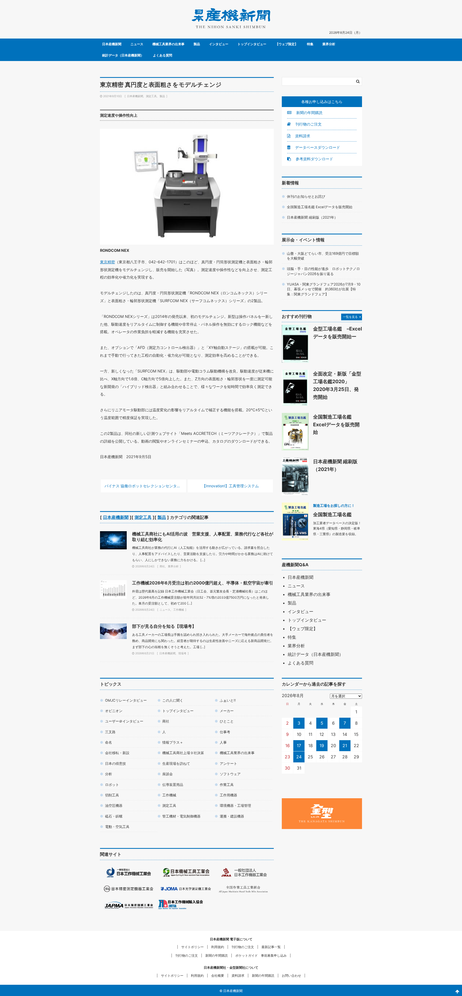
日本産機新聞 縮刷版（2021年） (312, 217)
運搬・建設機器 (232, 816)
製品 (197, 44)
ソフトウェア (230, 774)
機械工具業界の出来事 (168, 44)
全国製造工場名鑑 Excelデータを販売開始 (319, 207)
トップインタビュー (251, 44)
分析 (108, 774)
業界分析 (328, 44)
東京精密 (107, 262)
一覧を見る (350, 317)
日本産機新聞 (111, 44)
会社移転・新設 (117, 753)
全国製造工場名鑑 (332, 514)
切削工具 (112, 795)
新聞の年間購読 (308, 112)
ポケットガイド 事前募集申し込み (261, 955)
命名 (108, 742)
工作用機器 (228, 795)
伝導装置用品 (172, 784)
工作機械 (178, 609)
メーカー (227, 711)
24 (299, 756)
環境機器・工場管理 (235, 805)
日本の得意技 (115, 763)
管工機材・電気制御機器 (181, 816)
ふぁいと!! (228, 700)
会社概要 (217, 976)
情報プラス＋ (172, 742)
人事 (223, 742)
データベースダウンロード (317, 147)
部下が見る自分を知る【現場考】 (164, 626)
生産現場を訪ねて (176, 763)
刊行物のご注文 (308, 124)
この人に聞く (172, 700)
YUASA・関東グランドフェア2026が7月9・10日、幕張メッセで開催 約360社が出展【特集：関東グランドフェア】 (323, 289)
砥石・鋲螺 (113, 816)
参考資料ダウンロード (314, 159)
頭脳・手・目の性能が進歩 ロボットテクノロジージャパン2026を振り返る (323, 271)
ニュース (136, 44)
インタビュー (218, 44)
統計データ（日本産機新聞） (123, 55)
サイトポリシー (192, 947)
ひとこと (227, 721)
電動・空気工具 (117, 826)
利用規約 (217, 947)
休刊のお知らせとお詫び (306, 196)
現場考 (182, 653)
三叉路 (110, 732)
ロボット (112, 784)
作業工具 (227, 784)
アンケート (228, 763)
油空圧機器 (113, 805)
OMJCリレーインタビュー (126, 700)
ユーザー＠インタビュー (124, 721)
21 (344, 745)
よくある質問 (162, 55)
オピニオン (113, 711)
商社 (162, 566)
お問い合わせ (291, 976)
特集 (310, 44)
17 (299, 745)
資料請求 (302, 136)
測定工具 (151, 96)
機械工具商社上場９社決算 (183, 753)
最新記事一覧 (271, 947)
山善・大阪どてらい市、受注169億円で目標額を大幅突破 (323, 255)
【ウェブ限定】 (286, 44)
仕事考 (225, 732)
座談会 (167, 774)
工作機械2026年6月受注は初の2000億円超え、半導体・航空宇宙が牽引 (202, 583)
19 (321, 745)
